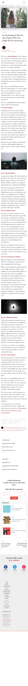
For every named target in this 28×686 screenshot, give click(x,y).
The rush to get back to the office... (9, 443)
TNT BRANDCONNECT (6, 591)
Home (3, 29)
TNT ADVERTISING (7, 593)
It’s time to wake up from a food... (9, 450)
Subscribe (14, 498)
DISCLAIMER (7, 596)
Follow (6, 573)
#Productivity (18, 421)
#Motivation (4, 421)
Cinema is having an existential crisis (9, 469)
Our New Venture (6, 586)
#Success (15, 423)
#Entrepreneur (17, 419)
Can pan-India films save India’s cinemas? (10, 465)
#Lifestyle (23, 419)
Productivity (14, 29)
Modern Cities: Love (6, 462)
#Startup (10, 423)
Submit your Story (6, 602)
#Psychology (4, 423)
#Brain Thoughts (4, 419)
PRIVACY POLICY (6, 606)
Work (8, 29)
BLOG (7, 588)
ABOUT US (6, 595)
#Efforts (11, 419)
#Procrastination (11, 421)
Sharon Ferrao (6, 50)
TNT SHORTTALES (7, 590)
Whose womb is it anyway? (7, 446)
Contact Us (7, 600)
